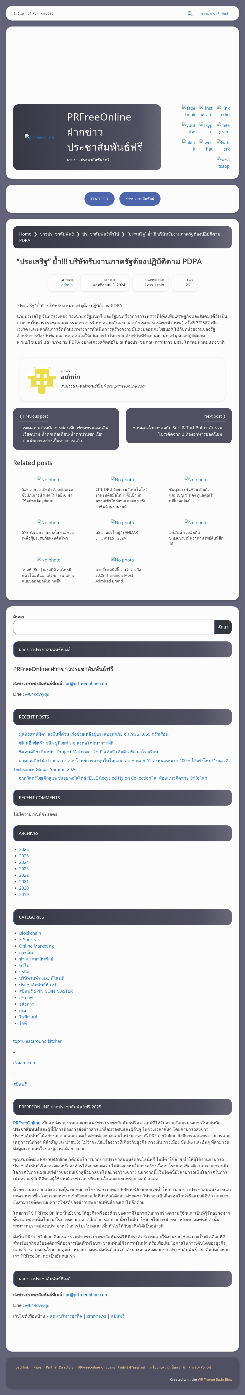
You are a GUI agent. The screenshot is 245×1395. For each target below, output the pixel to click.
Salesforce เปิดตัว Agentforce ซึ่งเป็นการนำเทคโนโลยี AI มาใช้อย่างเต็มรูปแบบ (47, 495)
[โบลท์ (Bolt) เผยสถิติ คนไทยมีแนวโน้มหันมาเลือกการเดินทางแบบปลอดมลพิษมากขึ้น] (49, 559)
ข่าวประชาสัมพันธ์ (214, 13)
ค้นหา (18, 616)
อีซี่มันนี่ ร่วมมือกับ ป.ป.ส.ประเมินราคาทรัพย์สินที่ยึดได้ (196, 538)
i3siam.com (25, 1062)
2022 (24, 875)
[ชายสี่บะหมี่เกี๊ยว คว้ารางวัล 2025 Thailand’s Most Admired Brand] (122, 559)
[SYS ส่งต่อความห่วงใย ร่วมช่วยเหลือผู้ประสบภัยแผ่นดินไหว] (49, 522)
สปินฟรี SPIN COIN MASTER (46, 991)
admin (67, 285)
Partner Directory (59, 1367)
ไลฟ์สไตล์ (28, 1017)
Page (37, 1367)
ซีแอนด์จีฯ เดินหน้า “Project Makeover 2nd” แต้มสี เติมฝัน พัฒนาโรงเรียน (88, 752)
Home (25, 234)
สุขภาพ (26, 997)
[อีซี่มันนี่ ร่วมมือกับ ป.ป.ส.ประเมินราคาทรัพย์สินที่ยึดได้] (196, 522)
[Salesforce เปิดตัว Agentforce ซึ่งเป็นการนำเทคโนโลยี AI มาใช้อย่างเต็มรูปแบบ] (49, 479)
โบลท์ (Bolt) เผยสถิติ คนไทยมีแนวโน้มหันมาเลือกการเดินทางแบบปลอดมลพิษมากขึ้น (48, 575)
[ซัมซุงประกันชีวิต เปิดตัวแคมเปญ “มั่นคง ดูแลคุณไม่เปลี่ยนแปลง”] (196, 479)
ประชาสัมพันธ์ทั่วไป (100, 234)
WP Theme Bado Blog (215, 1379)
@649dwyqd (37, 694)
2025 (24, 856)
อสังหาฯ (26, 1004)
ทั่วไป (24, 965)
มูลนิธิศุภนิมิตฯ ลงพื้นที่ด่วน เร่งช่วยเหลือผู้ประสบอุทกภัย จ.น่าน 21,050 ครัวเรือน (93, 734)
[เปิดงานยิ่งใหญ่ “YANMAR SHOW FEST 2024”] (122, 522)
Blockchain (30, 933)
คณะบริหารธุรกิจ (66, 1316)
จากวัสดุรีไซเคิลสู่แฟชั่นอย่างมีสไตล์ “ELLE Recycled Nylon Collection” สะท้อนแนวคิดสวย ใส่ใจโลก (113, 778)
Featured (99, 198)
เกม (22, 1010)
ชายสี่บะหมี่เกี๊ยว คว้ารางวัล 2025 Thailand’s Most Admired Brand (118, 575)
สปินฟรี (20, 1084)
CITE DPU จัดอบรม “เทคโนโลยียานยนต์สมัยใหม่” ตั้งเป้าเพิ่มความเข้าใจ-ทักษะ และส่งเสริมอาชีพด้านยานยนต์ (121, 498)
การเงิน (26, 952)
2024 (24, 862)
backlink (22, 1367)
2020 (24, 888)
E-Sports (27, 939)
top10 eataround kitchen (37, 1041)
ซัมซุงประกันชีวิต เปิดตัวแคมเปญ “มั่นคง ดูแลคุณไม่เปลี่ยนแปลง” (192, 495)
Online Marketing (36, 946)
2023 (24, 868)
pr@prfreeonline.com (87, 683)
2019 (24, 894)
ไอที (23, 1023)
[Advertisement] (122, 59)
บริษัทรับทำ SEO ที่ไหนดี (41, 978)
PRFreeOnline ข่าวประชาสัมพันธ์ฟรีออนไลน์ (111, 1367)
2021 (24, 881)
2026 (24, 849)
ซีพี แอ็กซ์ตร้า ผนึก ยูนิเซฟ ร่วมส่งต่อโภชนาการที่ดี (66, 743)
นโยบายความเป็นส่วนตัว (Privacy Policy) (180, 1367)
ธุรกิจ (24, 972)
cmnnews (96, 1316)
